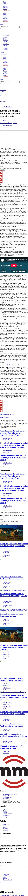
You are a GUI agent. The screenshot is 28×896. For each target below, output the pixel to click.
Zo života (5, 40)
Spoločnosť (6, 35)
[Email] (14, 174)
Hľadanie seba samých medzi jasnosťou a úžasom (11, 615)
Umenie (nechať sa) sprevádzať (11, 364)
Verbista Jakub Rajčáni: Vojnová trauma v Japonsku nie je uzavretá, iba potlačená (13, 433)
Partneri (5, 3)
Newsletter (5, 7)
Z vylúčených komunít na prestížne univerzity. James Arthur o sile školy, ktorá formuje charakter (14, 445)
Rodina (5, 37)
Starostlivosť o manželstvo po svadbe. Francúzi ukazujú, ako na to (13, 596)
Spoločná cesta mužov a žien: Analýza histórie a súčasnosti (11, 578)
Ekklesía (5, 6)
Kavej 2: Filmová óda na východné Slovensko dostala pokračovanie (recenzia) (14, 546)
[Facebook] (14, 172)
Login (1, 24)
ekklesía (15, 123)
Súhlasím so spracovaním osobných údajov (12, 168)
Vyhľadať (2, 26)
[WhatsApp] (14, 177)
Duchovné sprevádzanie (6, 123)
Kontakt (5, 9)
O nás (4, 2)
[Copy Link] (14, 179)
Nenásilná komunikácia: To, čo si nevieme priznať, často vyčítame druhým (13, 457)
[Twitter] (14, 182)
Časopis (5, 4)
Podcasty (5, 41)
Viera (4, 38)
